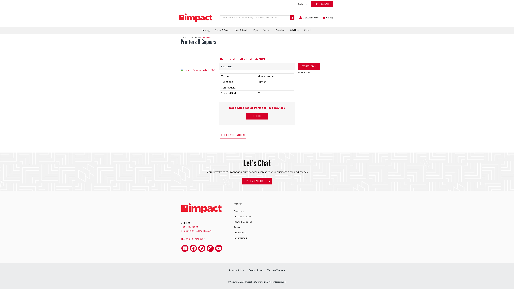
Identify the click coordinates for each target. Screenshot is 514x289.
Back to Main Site (322, 4)
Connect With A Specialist (255, 181)
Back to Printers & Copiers (233, 135)
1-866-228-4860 (189, 226)
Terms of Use (255, 270)
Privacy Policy (236, 270)
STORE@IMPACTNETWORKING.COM (196, 230)
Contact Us (302, 4)
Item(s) (329, 17)
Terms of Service (276, 270)
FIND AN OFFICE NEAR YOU (192, 238)
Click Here (257, 116)
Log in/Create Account (311, 17)
